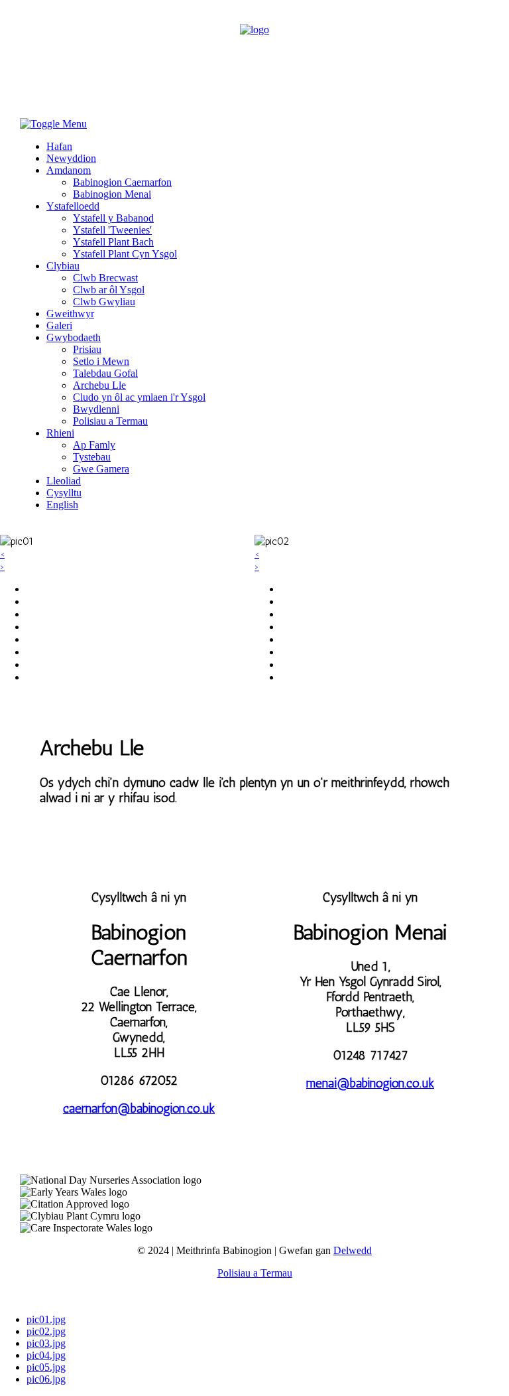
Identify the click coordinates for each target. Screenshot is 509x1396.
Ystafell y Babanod (113, 218)
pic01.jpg (46, 1319)
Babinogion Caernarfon (122, 182)
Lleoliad (63, 480)
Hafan (59, 146)
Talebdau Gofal (105, 373)
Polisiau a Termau (110, 421)
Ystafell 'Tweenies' (112, 230)
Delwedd (352, 1250)
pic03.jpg (46, 1343)
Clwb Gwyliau (104, 301)
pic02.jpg (46, 1331)
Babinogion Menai (112, 194)
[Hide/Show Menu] (53, 123)
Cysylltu (64, 492)
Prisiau (87, 349)
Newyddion (71, 158)
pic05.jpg (46, 1367)
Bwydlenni (96, 409)
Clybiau (63, 265)
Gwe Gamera (101, 468)
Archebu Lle (99, 385)
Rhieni (60, 433)
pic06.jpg (46, 1379)
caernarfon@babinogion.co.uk (139, 1108)
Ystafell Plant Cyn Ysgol (125, 253)
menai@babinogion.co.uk (370, 1083)
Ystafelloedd (72, 206)
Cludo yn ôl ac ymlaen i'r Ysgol (139, 397)
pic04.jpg (46, 1355)
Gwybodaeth (73, 337)
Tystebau (92, 456)
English (62, 504)
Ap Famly (94, 445)
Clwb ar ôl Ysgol (108, 289)
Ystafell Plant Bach (113, 241)
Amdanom (68, 170)
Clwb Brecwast (105, 277)
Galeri (59, 325)
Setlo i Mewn (101, 361)
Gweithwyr (70, 313)
